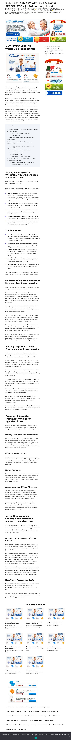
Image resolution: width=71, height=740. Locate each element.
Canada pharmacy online (13, 711)
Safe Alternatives (16, 135)
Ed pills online (10, 707)
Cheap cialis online (54, 716)
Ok (35, 737)
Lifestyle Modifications (18, 152)
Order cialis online (58, 724)
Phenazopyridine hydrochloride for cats (12, 622)
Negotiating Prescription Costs (20, 164)
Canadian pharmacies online (14, 716)
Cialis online (23, 720)
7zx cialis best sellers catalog (53, 46)
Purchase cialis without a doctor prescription (33, 622)
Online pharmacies (11, 724)
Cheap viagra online (12, 720)
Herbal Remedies (17, 154)
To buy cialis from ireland (52, 48)
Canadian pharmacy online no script (35, 716)
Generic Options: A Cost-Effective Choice (23, 162)
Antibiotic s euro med (53, 646)
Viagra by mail (48, 51)
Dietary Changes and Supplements (21, 150)
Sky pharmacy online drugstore (25, 707)
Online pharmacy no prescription (41, 724)
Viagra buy (8, 670)
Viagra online (22, 729)
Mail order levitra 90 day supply (53, 50)
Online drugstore (49, 720)
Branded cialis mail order (33, 646)
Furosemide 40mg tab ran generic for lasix (13, 647)
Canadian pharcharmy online (49, 711)
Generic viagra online (35, 720)
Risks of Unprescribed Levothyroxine (22, 133)
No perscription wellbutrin (55, 622)
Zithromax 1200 (31, 670)
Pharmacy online (11, 729)
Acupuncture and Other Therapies (21, 156)
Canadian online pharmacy (31, 711)
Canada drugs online (43, 707)
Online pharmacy (24, 724)
